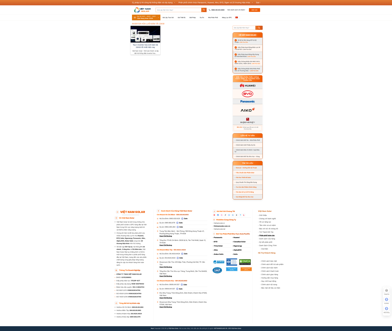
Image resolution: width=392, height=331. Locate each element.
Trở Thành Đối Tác (266, 232)
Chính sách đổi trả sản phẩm (271, 264)
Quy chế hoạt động (268, 281)
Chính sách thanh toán (269, 271)
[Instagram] (221, 215)
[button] (146, 17)
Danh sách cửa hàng (266, 239)
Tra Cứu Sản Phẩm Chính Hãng (246, 187)
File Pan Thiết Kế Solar (243, 177)
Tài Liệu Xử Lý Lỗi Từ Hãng (245, 192)
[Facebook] (218, 215)
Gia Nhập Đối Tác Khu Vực (244, 197)
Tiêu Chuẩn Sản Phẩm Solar (245, 173)
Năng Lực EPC (227, 17)
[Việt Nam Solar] (142, 10)
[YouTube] (214, 215)
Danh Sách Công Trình (267, 245)
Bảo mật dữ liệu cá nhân (270, 288)
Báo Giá (254, 10)
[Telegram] (240, 215)
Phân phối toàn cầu (266, 235)
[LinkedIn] (232, 215)
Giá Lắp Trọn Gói (168, 17)
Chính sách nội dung (268, 284)
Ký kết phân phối (265, 242)
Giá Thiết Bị (181, 17)
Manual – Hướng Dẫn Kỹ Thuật (246, 168)
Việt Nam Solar (265, 211)
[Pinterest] (243, 215)
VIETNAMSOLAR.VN (220, 328)
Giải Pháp (192, 17)
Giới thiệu (262, 215)
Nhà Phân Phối (213, 17)
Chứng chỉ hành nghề (267, 219)
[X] (236, 215)
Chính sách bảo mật (268, 261)
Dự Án (202, 17)
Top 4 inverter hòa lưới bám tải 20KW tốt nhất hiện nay (145, 46)
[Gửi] (204, 10)
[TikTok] (225, 215)
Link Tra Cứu (243, 42)
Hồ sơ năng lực (264, 222)
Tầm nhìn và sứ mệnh (267, 225)
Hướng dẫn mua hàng (269, 278)
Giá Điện (264, 249)
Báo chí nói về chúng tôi (268, 229)
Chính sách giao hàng (269, 274)
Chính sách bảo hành (269, 268)
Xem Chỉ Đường (165, 236)
